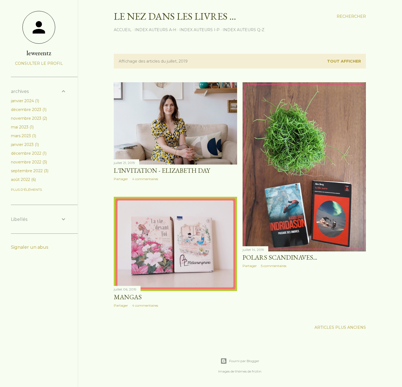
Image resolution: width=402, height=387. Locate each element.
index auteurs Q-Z (243, 29)
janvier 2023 (24, 144)
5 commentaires (273, 266)
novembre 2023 (28, 118)
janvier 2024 (24, 100)
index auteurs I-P (199, 29)
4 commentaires (145, 179)
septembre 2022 (29, 170)
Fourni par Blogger (244, 361)
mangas (128, 297)
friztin (256, 371)
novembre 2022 (28, 162)
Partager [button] (121, 179)
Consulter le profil (39, 63)
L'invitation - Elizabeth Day (162, 170)
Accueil (123, 29)
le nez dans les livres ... (175, 16)
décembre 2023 (28, 109)
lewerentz (39, 53)
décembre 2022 (28, 153)
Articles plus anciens (340, 327)
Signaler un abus (29, 247)
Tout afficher (344, 61)
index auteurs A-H (155, 29)
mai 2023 (22, 127)
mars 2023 (23, 135)
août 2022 (23, 179)
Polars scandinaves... (280, 257)
